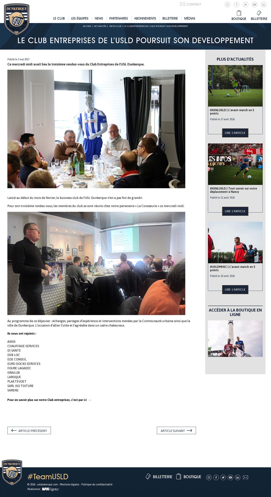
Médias (189, 18)
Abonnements (145, 18)
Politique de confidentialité (96, 484)
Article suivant (173, 430)
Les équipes (79, 18)
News (99, 18)
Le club (59, 18)
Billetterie (170, 18)
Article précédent (32, 430)
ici (85, 400)
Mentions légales (69, 484)
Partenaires (118, 18)
